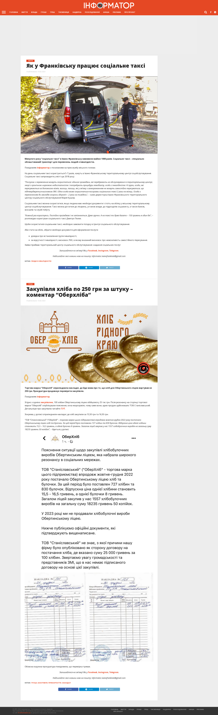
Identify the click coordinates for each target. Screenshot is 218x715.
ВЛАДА (34, 12)
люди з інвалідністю (41, 261)
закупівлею (47, 402)
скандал (66, 683)
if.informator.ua (24, 713)
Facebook (92, 250)
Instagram (103, 250)
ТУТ (63, 408)
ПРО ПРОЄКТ (129, 12)
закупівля (43, 683)
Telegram (113, 250)
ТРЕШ (52, 12)
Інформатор (43, 167)
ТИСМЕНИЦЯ (63, 12)
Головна (13, 12)
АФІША (106, 12)
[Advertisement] (109, 34)
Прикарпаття (54, 683)
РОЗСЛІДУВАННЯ (92, 12)
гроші (34, 683)
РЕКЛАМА (117, 12)
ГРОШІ (43, 12)
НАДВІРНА (77, 12)
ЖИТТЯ (24, 12)
